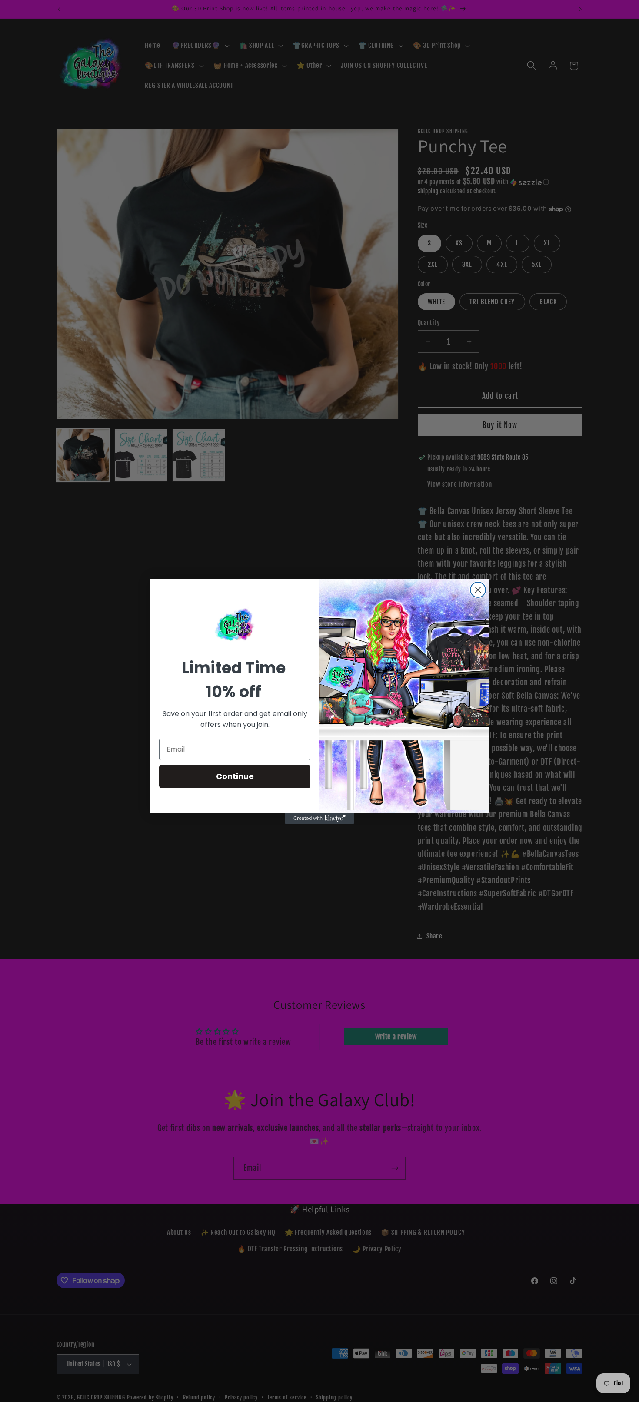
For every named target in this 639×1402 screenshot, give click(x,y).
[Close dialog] (478, 589)
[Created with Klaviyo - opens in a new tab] (319, 818)
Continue (235, 776)
